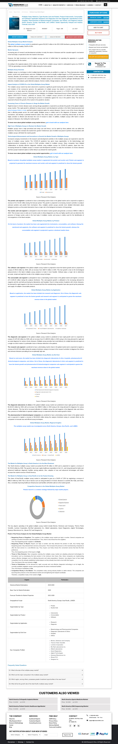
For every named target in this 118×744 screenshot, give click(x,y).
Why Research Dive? (15, 721)
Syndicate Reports (34, 719)
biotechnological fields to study (17, 110)
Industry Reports (59, 5)
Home (40, 5)
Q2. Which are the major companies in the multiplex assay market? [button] (28, 675)
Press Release (80, 5)
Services (70, 5)
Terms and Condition (55, 727)
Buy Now (98, 33)
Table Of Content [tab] (36, 37)
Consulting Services (35, 723)
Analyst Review (55, 37)
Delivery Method (54, 725)
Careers (90, 5)
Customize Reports (34, 721)
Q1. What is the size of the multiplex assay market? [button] (24, 670)
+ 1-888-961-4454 (83, 1)
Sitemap (20, 742)
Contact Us (30, 742)
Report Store (17, 12)
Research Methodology (16, 723)
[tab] (46, 671)
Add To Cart (98, 27)
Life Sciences (25, 12)
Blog (10, 727)
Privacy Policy (53, 721)
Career (11, 725)
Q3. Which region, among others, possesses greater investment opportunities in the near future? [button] (37, 679)
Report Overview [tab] (17, 37)
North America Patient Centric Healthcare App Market (27, 706)
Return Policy (53, 723)
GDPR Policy (52, 719)
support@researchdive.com (103, 1)
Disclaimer (11, 742)
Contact (98, 5)
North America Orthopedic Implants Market (23, 699)
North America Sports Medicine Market (75, 699)
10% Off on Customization (98, 57)
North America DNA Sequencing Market (75, 706)
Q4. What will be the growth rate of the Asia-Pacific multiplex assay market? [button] (31, 684)
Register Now (67, 735)
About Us (47, 5)
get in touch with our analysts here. (57, 122)
